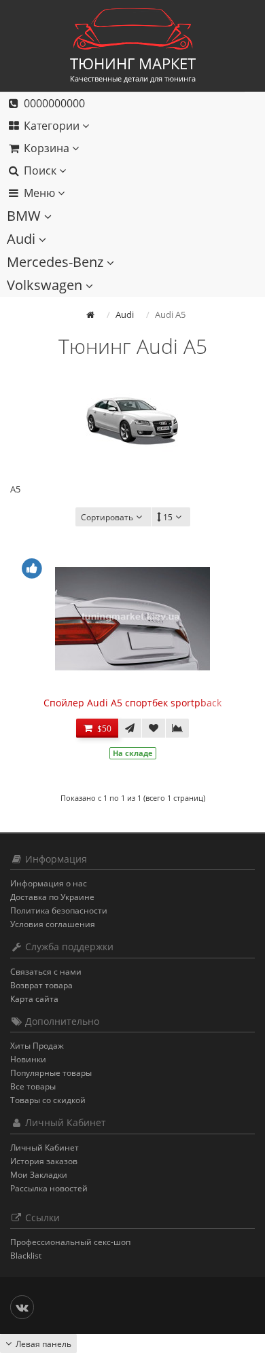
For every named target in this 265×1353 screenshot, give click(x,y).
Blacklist (25, 1255)
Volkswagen (46, 285)
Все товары (33, 1086)
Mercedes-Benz (57, 262)
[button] (122, 148)
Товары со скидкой (48, 1100)
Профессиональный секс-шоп (70, 1242)
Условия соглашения (52, 924)
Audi (23, 239)
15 (168, 517)
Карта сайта (34, 999)
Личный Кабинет (44, 1147)
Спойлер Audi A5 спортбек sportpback (132, 702)
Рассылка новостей (49, 1188)
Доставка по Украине (52, 897)
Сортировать (107, 517)
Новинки (28, 1059)
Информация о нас (48, 883)
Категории (51, 125)
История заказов (43, 1161)
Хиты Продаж (37, 1045)
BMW (25, 215)
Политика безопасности (58, 910)
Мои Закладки (38, 1174)
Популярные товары (51, 1073)
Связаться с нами (46, 971)
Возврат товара (41, 985)
